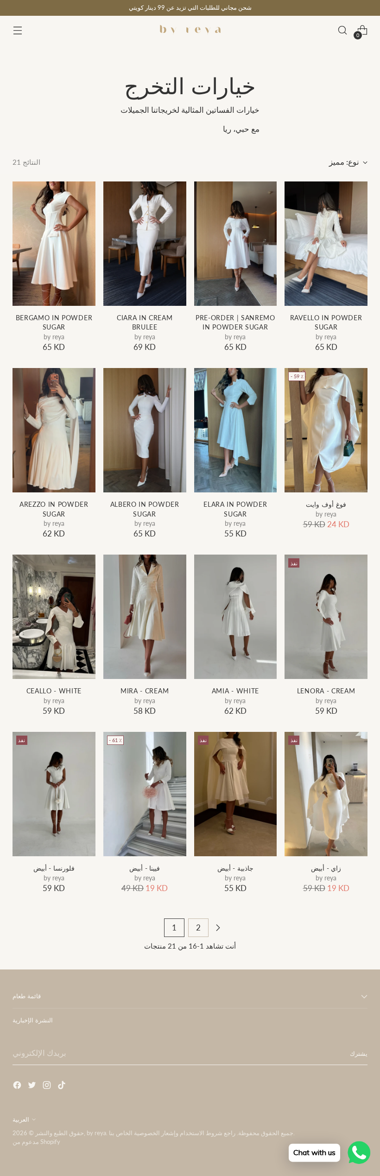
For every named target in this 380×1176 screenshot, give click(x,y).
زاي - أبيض (326, 868)
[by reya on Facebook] (18, 1086)
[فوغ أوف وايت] (326, 430)
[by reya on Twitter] (32, 1086)
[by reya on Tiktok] (62, 1086)
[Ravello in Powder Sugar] (326, 243)
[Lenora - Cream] (326, 617)
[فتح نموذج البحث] (342, 30)
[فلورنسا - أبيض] (54, 794)
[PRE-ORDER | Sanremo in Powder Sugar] (235, 243)
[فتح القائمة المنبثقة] (17, 30)
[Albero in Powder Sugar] (144, 430)
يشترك (358, 1053)
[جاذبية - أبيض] (235, 794)
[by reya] (190, 30)
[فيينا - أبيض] (144, 794)
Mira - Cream (144, 691)
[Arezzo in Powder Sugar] (54, 430)
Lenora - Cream (326, 691)
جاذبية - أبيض (235, 868)
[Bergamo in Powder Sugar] (54, 243)
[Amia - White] (235, 617)
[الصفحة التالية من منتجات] (217, 927)
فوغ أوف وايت (326, 504)
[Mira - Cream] (144, 617)
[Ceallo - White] (54, 617)
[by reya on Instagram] (47, 1086)
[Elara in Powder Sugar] (235, 430)
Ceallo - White (54, 691)
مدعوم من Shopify (36, 1141)
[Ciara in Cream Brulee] (144, 243)
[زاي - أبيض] (326, 794)
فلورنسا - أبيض (54, 868)
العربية (21, 1119)
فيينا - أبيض (144, 868)
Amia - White (235, 691)
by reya (96, 1133)
